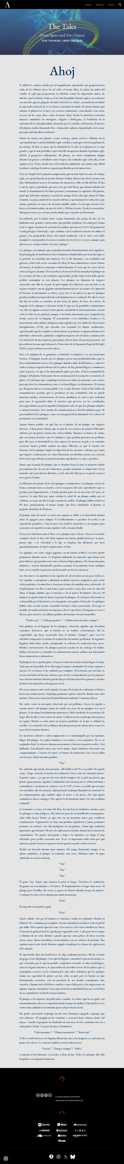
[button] (120, 4)
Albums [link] (100, 4)
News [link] (88, 4)
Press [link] (111, 4)
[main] (62, 32)
